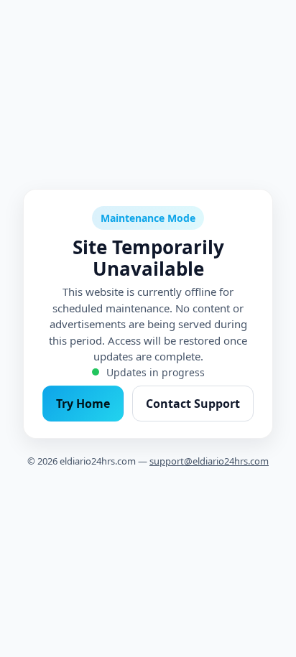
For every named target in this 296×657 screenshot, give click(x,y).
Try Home (83, 403)
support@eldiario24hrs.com (209, 461)
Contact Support (193, 403)
